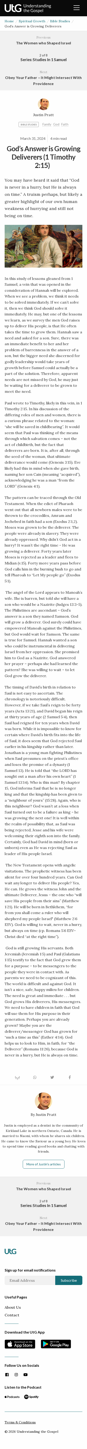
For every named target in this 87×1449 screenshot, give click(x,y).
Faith (64, 124)
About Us (13, 1307)
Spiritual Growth (32, 21)
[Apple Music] (12, 1397)
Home (9, 21)
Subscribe (69, 1280)
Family (46, 124)
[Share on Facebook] (69, 1076)
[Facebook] (7, 1375)
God (56, 124)
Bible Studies (60, 21)
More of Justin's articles (43, 1164)
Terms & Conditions (20, 1422)
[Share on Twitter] (52, 1076)
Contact (12, 1315)
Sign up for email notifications (30, 1270)
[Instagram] (16, 1375)
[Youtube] (25, 1375)
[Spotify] (31, 1397)
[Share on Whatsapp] (34, 1076)
